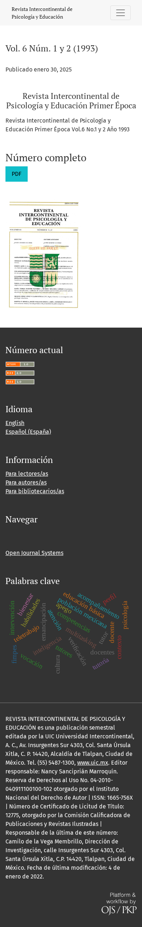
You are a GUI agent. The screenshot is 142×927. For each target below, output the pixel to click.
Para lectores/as (26, 473)
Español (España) (28, 431)
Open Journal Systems (34, 552)
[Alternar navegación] (120, 12)
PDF (16, 173)
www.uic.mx (92, 762)
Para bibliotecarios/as (34, 491)
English (14, 423)
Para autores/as (26, 482)
